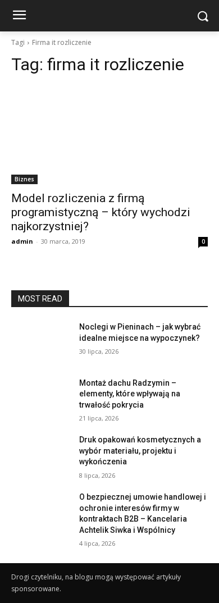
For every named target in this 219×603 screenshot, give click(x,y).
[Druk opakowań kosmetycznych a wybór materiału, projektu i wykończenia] (40, 455)
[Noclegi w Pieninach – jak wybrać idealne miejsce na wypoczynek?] (40, 342)
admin (22, 241)
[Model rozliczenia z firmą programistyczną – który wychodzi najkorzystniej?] (109, 135)
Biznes (24, 179)
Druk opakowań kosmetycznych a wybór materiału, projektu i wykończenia (140, 450)
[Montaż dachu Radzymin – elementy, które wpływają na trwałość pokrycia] (40, 398)
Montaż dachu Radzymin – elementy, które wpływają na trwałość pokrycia (129, 393)
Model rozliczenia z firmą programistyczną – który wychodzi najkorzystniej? (100, 212)
